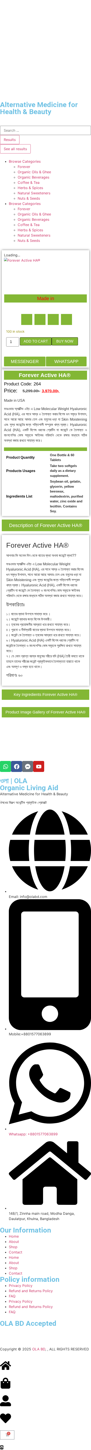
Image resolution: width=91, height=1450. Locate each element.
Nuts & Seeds (29, 198)
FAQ (12, 1296)
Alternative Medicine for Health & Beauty (39, 108)
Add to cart (36, 341)
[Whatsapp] (5, 766)
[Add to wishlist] (11, 264)
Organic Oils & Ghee (34, 172)
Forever (24, 166)
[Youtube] (38, 766)
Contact (15, 1252)
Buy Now (64, 341)
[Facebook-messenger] (27, 766)
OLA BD (38, 1349)
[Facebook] (16, 766)
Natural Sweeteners (34, 193)
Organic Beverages (33, 177)
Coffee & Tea (29, 182)
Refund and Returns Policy (31, 1291)
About (14, 1241)
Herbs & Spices (30, 188)
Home (14, 1236)
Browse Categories (25, 161)
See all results (15, 149)
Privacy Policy (20, 1285)
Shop (13, 1247)
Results (10, 139)
